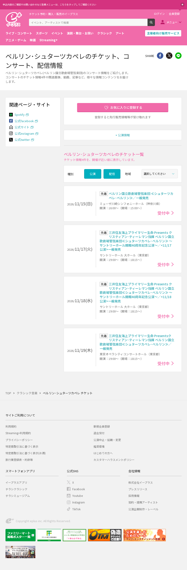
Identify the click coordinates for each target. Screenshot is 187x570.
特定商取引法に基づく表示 (21, 446)
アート (120, 33)
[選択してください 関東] (160, 173)
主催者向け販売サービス (163, 33)
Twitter (169, 55)
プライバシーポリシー (19, 440)
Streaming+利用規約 (18, 433)
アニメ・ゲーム (15, 40)
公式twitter (22, 139)
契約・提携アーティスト (143, 502)
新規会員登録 (102, 426)
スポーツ (42, 33)
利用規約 (10, 426)
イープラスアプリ (16, 482)
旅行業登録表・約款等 (19, 460)
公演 (93, 174)
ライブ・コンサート (18, 33)
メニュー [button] (171, 22)
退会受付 (99, 433)
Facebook (78, 489)
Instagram (78, 502)
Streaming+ (48, 40)
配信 (112, 174)
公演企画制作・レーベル (143, 509)
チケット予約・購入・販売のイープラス (53, 14)
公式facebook (24, 121)
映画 (33, 40)
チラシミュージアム (17, 496)
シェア (160, 55)
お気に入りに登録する (126, 107)
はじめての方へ (103, 453)
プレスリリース (137, 489)
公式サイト (22, 127)
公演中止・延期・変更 (107, 440)
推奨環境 (99, 446)
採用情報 (133, 496)
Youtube (77, 496)
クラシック (104, 33)
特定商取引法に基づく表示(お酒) (25, 453)
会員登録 (174, 13)
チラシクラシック (16, 489)
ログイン (159, 13)
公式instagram (24, 133)
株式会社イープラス (140, 482)
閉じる (182, 4)
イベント (57, 33)
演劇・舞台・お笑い (80, 33)
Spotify (20, 114)
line (178, 55)
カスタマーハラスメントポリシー (114, 460)
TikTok (76, 509)
